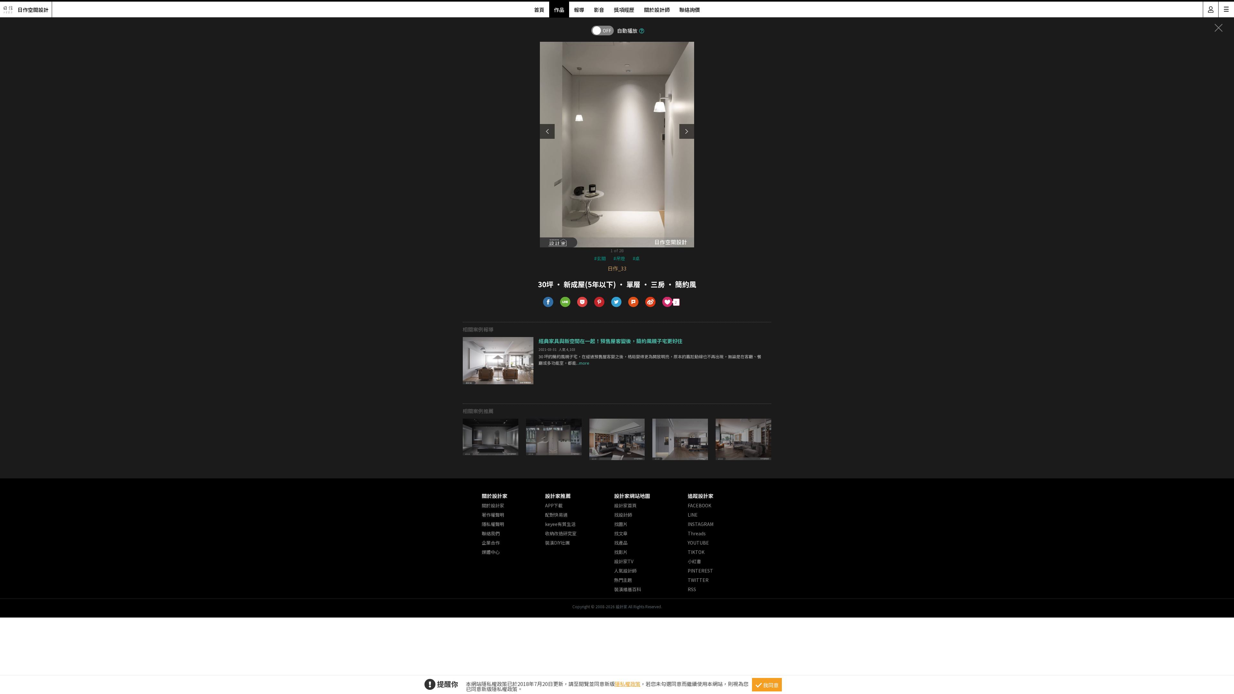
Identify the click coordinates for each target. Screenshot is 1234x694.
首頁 (539, 9)
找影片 (621, 552)
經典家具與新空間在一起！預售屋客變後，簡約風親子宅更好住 (611, 341)
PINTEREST (700, 570)
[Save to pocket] (582, 302)
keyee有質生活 (560, 524)
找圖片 (621, 524)
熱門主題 (623, 580)
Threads (697, 533)
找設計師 (623, 515)
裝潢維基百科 (627, 589)
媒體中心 (491, 552)
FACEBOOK (699, 505)
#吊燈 (619, 258)
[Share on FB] (548, 302)
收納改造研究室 (561, 533)
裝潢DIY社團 (557, 542)
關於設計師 (657, 9)
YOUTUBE (698, 542)
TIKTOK (696, 552)
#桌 (636, 258)
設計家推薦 (558, 496)
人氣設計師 (625, 570)
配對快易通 (556, 515)
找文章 (621, 533)
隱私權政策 (627, 684)
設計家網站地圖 (632, 496)
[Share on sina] (650, 302)
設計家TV (623, 561)
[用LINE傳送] (565, 302)
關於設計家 (494, 496)
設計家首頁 (625, 505)
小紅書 (694, 561)
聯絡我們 (491, 533)
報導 (579, 9)
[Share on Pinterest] (599, 302)
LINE (693, 515)
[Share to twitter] (616, 302)
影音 (599, 9)
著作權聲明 (493, 515)
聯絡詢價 (689, 9)
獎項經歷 (624, 9)
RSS (692, 589)
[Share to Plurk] (633, 302)
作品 (559, 9)
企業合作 (491, 542)
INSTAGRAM (700, 524)
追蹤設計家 (700, 496)
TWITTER (698, 580)
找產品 (621, 542)
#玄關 (600, 258)
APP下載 (554, 505)
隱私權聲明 (493, 524)
